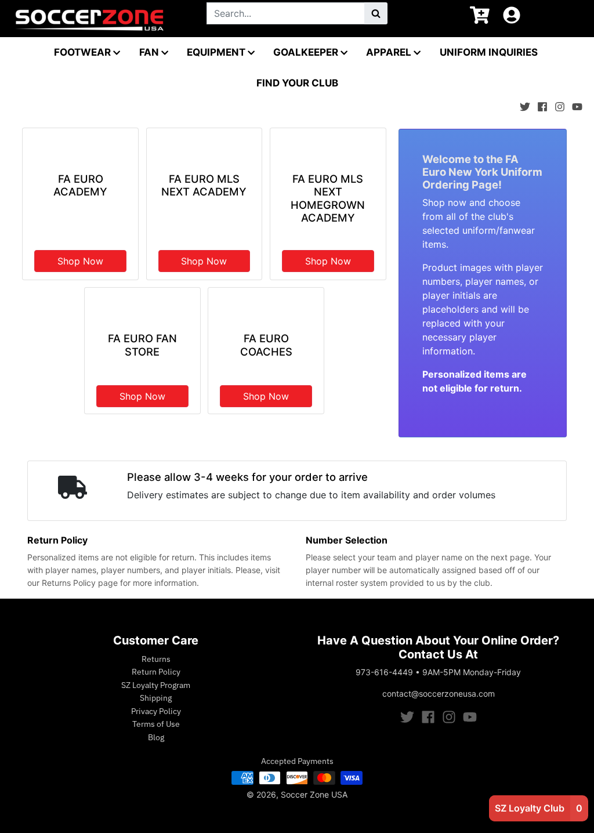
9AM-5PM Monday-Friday (471, 672)
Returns (156, 659)
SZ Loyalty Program (155, 685)
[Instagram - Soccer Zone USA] (560, 104)
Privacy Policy (156, 711)
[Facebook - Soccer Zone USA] (542, 104)
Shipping (156, 698)
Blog (156, 737)
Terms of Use (156, 724)
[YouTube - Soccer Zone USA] (577, 104)
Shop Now (80, 261)
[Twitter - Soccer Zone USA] (525, 104)
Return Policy (156, 672)
